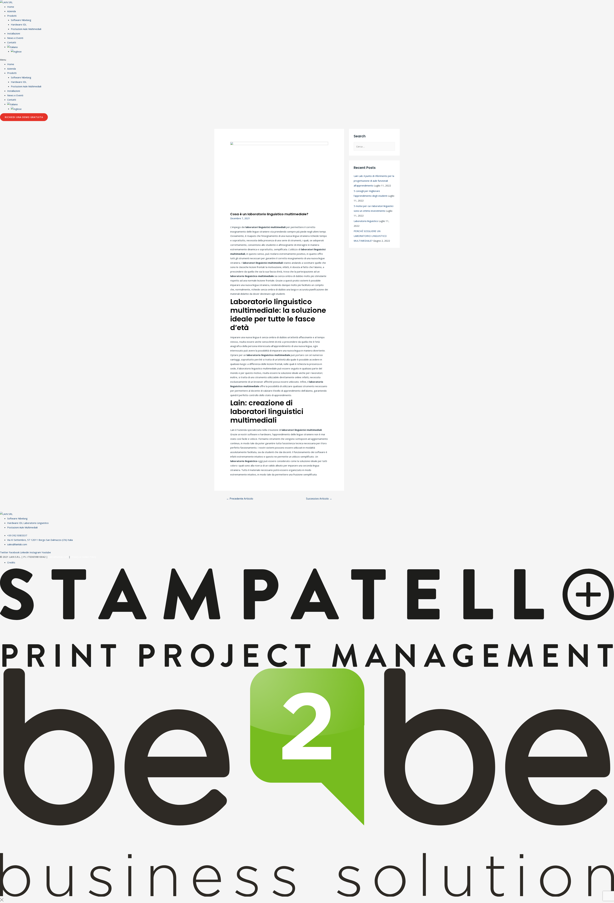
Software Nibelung (21, 20)
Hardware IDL (19, 24)
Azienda (11, 11)
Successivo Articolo (319, 498)
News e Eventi (15, 37)
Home (10, 6)
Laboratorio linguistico (366, 221)
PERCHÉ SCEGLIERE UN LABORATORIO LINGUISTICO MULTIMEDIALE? (370, 235)
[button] (307, 60)
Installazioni (13, 33)
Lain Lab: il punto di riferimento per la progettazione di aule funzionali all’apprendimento (374, 180)
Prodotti (11, 15)
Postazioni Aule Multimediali (26, 29)
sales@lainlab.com (58, 556)
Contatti (11, 42)
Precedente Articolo (239, 498)
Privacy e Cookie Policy (83, 556)
